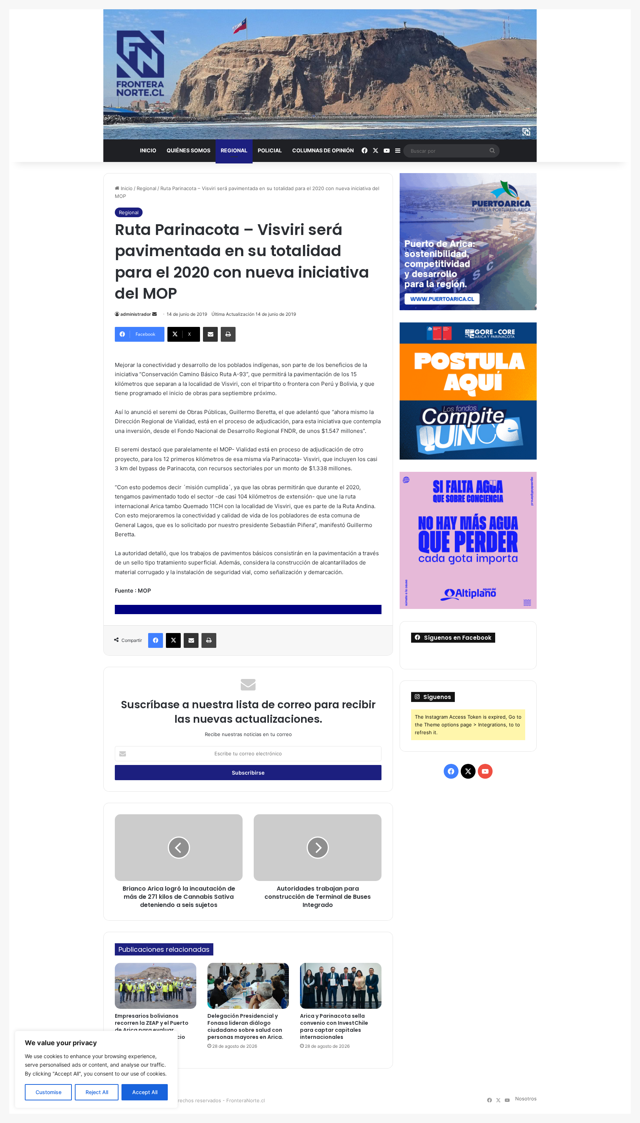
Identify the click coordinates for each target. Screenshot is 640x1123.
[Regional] (320, 74)
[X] (173, 640)
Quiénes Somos (188, 150)
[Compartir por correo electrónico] (210, 334)
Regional (234, 150)
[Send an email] (154, 314)
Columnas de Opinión (323, 150)
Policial (270, 150)
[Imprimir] (228, 334)
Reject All (97, 1092)
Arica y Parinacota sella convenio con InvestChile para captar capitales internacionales (334, 1026)
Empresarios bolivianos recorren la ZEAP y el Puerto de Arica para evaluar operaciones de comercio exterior (152, 1030)
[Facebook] (155, 640)
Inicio (148, 150)
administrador (135, 314)
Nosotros (526, 1099)
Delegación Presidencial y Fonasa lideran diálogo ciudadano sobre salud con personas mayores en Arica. (245, 1026)
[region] (96, 1069)
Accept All (144, 1092)
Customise (48, 1092)
